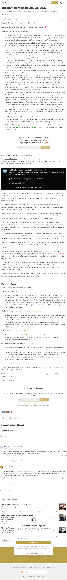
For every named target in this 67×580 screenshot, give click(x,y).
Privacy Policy (46, 548)
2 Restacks (22, 412)
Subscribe (55, 3)
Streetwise (42, 97)
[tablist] (8, 430)
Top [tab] (3, 499)
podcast (48, 97)
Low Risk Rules (28, 343)
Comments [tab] (5, 430)
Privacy (39, 567)
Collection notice (51, 567)
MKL (33, 127)
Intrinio (33, 567)
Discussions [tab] (15, 499)
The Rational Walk (22, 331)
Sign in (62, 3)
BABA (60, 254)
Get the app (42, 572)
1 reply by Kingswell (11, 483)
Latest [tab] (8, 499)
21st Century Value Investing (30, 159)
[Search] (64, 499)
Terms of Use (42, 546)
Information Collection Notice (33, 548)
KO (17, 127)
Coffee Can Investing (8, 331)
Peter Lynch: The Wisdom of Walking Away (17, 515)
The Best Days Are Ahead (9, 291)
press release (51, 75)
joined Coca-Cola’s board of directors (33, 125)
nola (5, 467)
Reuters (28, 58)
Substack (24, 576)
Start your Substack (29, 572)
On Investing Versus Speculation (12, 343)
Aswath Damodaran (35, 311)
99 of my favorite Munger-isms (10, 507)
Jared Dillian (23, 291)
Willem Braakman (9, 447)
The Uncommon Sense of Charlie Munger (16, 504)
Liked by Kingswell (10, 448)
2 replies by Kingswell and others (15, 461)
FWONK (21, 85)
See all (5, 540)
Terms (43, 567)
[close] (50, 518)
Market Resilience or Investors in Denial (14, 311)
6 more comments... (5, 491)
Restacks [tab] (12, 430)
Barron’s (36, 97)
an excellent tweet (11, 159)
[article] (33, 507)
